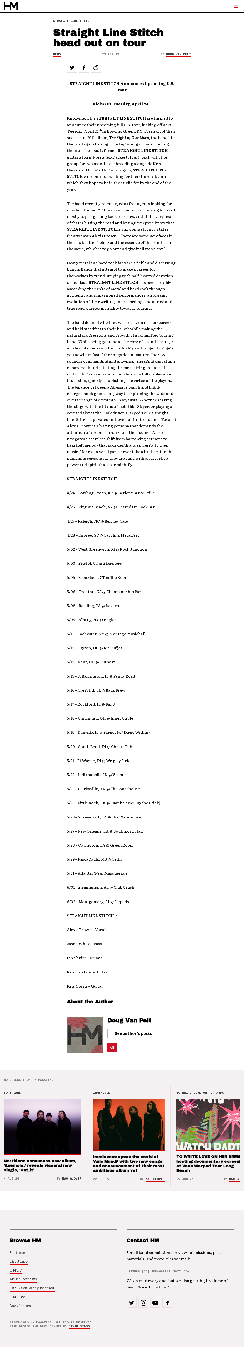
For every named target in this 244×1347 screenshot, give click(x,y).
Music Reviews (23, 1279)
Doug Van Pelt (178, 54)
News (57, 54)
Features (18, 1252)
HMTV (16, 1270)
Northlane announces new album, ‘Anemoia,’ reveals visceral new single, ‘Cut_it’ (40, 1165)
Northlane (12, 1093)
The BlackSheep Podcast (32, 1288)
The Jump (19, 1261)
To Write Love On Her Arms (200, 1093)
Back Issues (20, 1305)
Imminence (101, 1093)
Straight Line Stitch (72, 21)
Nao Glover (71, 1179)
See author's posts (133, 1033)
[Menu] (235, 6)
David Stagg (79, 1326)
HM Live (17, 1296)
